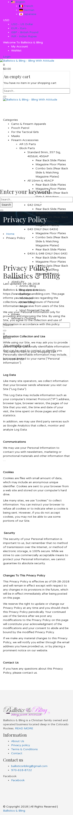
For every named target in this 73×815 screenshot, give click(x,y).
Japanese (29, 14)
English (20, 2)
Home (10, 234)
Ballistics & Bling (14, 810)
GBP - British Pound (24, 32)
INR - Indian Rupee (24, 36)
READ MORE (23, 728)
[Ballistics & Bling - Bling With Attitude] (27, 60)
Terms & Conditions (24, 749)
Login (7, 56)
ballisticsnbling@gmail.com (29, 766)
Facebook (18, 780)
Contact (16, 753)
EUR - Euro (18, 28)
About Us (17, 741)
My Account (19, 46)
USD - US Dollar (22, 24)
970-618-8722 (21, 770)
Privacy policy (20, 745)
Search (6, 204)
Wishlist (16, 50)
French (28, 6)
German (28, 10)
